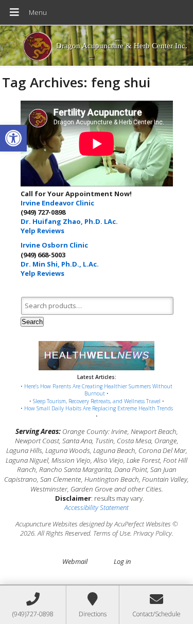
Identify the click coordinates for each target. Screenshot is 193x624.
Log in (122, 561)
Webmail (74, 561)
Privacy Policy (152, 533)
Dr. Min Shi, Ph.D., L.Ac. (60, 264)
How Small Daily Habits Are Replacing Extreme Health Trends (98, 408)
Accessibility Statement (96, 507)
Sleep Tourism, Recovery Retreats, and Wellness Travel (97, 401)
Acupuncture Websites (46, 523)
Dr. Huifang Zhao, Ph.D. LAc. (69, 221)
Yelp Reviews (42, 230)
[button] (13, 138)
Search (32, 322)
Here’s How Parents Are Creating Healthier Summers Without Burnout (98, 390)
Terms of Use (111, 533)
